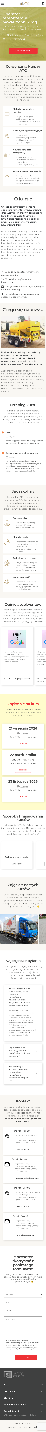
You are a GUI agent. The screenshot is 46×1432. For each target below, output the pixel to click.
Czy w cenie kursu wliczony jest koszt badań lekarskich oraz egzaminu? (19, 1052)
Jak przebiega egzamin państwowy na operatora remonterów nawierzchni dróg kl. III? (18, 1073)
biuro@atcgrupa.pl (26, 1235)
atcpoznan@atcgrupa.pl (27, 1178)
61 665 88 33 (23, 1150)
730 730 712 (23, 1207)
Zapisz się (23, 743)
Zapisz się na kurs (23, 50)
